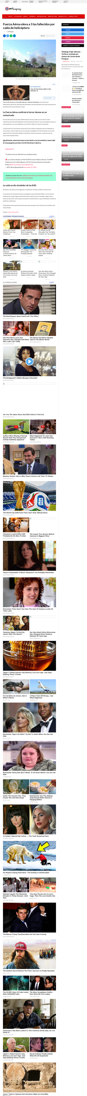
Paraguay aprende (31, 1)
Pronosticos (66, 126)
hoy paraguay (66, 107)
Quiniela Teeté (72, 16)
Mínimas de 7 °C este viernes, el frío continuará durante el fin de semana (72, 135)
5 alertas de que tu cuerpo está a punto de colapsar (72, 117)
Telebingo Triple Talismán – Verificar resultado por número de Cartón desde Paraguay (71, 55)
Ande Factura (52, 16)
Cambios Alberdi (15, 1)
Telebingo (32, 16)
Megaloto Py (63, 16)
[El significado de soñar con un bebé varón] (73, 172)
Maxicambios (25, 1)
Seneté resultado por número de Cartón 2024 (77, 100)
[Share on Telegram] (14, 35)
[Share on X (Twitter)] (7, 35)
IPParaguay (11, 31)
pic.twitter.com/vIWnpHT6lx (23, 165)
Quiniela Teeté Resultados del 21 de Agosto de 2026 (72, 155)
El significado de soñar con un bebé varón (72, 174)
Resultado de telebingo (55, 1)
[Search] (82, 16)
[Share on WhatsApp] (11, 35)
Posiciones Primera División (43, 1)
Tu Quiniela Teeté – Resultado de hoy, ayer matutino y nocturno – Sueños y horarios (78, 76)
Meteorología (41, 16)
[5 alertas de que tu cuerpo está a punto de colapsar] (73, 114)
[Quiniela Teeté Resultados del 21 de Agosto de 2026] (73, 153)
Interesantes (65, 164)
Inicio (10, 16)
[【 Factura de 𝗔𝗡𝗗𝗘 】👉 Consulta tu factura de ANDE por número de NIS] (66, 89)
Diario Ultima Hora (13, 212)
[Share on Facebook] (4, 35)
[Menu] (5, 16)
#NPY (12, 165)
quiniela (64, 145)
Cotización (18, 16)
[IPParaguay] (13, 9)
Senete (25, 16)
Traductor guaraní (66, 1)
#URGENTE (9, 149)
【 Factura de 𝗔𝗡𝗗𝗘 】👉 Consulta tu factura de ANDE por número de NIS (78, 89)
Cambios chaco (7, 1)
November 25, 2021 (30, 167)
